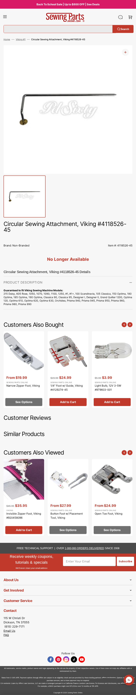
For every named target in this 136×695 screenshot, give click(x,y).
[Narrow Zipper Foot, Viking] (24, 369)
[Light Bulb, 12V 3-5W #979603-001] (112, 369)
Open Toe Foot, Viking (108, 513)
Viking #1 (21, 39)
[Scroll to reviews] (68, 237)
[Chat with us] (120, 17)
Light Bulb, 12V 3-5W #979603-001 (108, 387)
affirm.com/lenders (109, 678)
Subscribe (125, 561)
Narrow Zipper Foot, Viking (23, 385)
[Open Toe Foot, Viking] (112, 497)
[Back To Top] (130, 689)
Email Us (9, 631)
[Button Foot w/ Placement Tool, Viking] (68, 497)
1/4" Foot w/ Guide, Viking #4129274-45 (66, 387)
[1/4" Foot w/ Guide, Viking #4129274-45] (68, 369)
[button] (5, 17)
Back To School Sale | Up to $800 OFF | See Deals (68, 4)
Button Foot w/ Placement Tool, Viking (66, 515)
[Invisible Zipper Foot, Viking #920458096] (24, 497)
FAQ (6, 635)
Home (7, 39)
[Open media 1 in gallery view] (125, 52)
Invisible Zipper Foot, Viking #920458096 (23, 515)
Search (124, 28)
